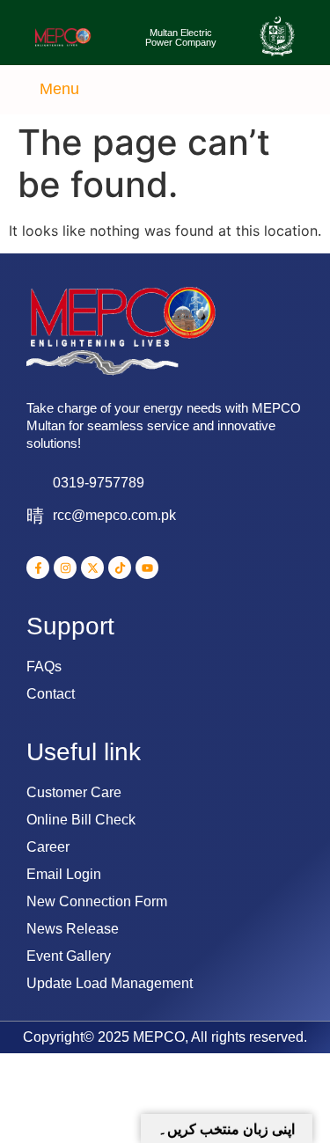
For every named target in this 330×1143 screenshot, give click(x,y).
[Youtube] (147, 567)
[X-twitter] (92, 567)
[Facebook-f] (37, 567)
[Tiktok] (119, 567)
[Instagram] (65, 567)
